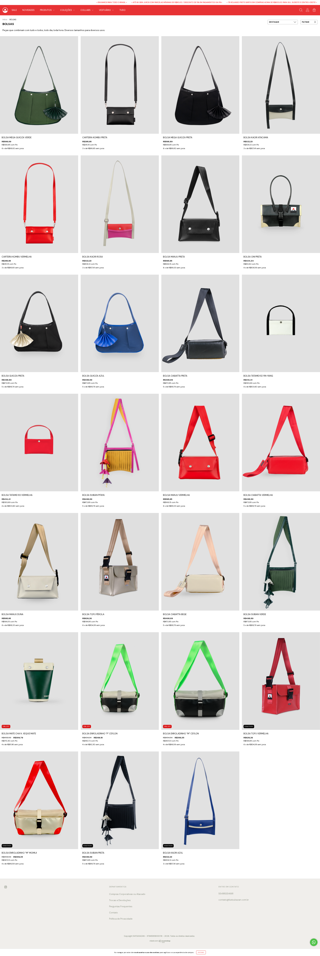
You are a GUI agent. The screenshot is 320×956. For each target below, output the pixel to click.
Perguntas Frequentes (120, 906)
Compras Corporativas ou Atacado (127, 894)
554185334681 (225, 893)
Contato (113, 912)
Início (4, 19)
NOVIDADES (28, 10)
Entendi (201, 952)
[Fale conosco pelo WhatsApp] (314, 942)
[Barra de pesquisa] (300, 10)
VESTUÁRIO (105, 10)
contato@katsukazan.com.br (233, 899)
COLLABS (85, 10)
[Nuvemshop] (160, 942)
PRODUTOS (46, 10)
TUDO (123, 10)
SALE (14, 10)
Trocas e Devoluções (120, 900)
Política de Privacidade (120, 918)
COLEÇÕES (66, 10)
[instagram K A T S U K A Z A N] (5, 887)
